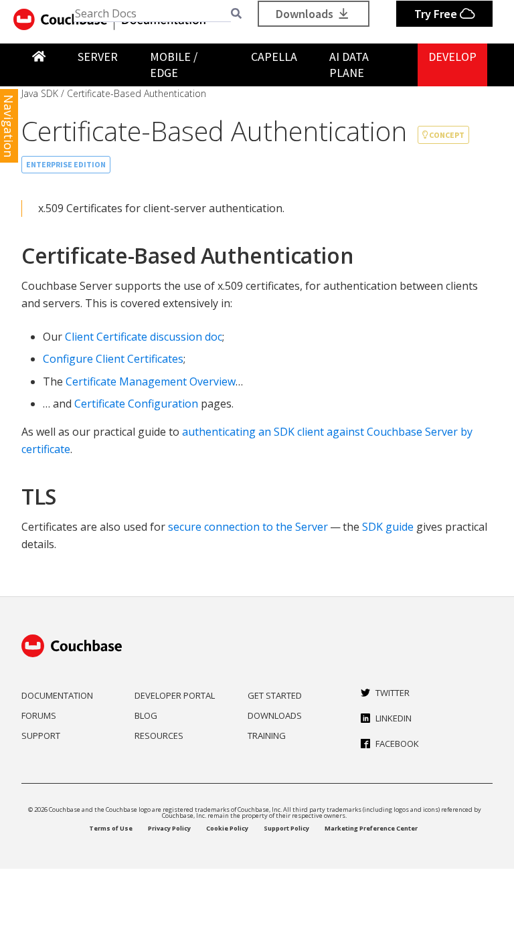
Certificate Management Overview (151, 381)
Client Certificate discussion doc (143, 336)
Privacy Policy (169, 828)
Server (98, 56)
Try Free (437, 13)
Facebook (397, 744)
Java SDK (39, 93)
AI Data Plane (349, 64)
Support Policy (286, 828)
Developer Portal (175, 695)
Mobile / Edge (173, 64)
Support (40, 735)
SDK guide (388, 526)
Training (267, 735)
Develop (452, 56)
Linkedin (393, 718)
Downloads (306, 13)
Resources (159, 735)
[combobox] (152, 13)
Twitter (392, 693)
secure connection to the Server (248, 526)
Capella (274, 56)
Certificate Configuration (136, 403)
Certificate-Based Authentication (136, 93)
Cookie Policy (227, 828)
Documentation (57, 695)
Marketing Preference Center (371, 828)
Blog (146, 715)
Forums (38, 715)
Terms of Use (111, 828)
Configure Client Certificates (113, 358)
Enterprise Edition (66, 164)
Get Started (275, 695)
